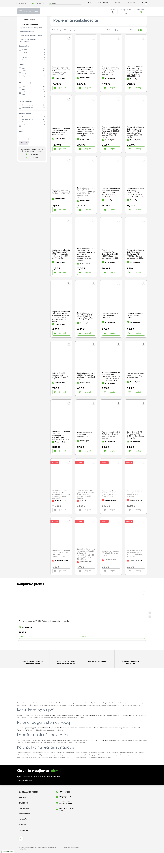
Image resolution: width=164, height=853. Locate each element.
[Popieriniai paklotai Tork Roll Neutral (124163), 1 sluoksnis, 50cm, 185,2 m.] (111, 486)
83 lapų (24, 49)
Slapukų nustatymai (8, 851)
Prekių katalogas (31, 11)
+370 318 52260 (34, 157)
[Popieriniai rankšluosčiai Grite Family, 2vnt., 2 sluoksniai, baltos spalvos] (111, 427)
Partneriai (23, 825)
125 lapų (24, 52)
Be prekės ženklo (27, 119)
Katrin (24, 124)
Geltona (24, 70)
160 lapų (24, 57)
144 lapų (24, 55)
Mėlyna (24, 76)
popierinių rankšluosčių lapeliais (55, 715)
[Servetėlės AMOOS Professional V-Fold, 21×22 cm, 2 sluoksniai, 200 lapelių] (136, 546)
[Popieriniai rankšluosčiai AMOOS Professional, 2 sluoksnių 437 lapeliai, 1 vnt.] (86, 368)
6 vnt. (24, 94)
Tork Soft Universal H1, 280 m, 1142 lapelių (51, 728)
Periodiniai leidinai (102, 2)
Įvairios (24, 73)
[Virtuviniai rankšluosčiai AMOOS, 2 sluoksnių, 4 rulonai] (111, 546)
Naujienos (23, 803)
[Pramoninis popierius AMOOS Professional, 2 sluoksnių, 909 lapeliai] (61, 185)
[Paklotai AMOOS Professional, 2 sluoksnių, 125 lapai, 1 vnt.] (61, 368)
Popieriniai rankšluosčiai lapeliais (31, 28)
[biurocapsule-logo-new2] (82, 11)
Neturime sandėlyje (28, 107)
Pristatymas (131, 2)
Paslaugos (118, 2)
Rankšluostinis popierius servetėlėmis (28, 40)
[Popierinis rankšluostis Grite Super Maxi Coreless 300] (111, 308)
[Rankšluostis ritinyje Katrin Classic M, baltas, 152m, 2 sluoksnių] (136, 486)
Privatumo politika (44, 847)
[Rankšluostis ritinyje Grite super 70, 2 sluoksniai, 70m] (86, 427)
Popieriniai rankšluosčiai (29, 24)
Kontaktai (144, 2)
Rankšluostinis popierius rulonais (31, 35)
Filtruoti (24, 143)
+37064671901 (22, 3)
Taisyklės (23, 819)
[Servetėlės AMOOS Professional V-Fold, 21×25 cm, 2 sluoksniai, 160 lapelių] (136, 427)
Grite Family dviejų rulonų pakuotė (103, 740)
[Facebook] (146, 4)
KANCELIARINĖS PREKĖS (28, 792)
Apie (89, 2)
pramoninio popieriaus (129, 715)
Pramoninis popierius (27, 32)
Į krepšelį (62, 88)
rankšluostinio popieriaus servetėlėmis (103, 715)
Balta (23, 68)
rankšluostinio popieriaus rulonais (78, 715)
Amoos (24, 117)
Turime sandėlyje (27, 105)
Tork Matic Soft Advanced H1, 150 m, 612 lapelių (82, 728)
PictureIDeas (74, 847)
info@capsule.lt (39, 3)
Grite (23, 122)
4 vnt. (24, 91)
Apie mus (22, 797)
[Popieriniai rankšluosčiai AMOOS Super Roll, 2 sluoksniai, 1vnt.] (136, 368)
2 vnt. (23, 89)
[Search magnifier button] (50, 3)
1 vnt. (23, 86)
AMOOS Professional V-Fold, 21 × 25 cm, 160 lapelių (57, 740)
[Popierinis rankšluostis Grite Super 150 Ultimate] (136, 308)
